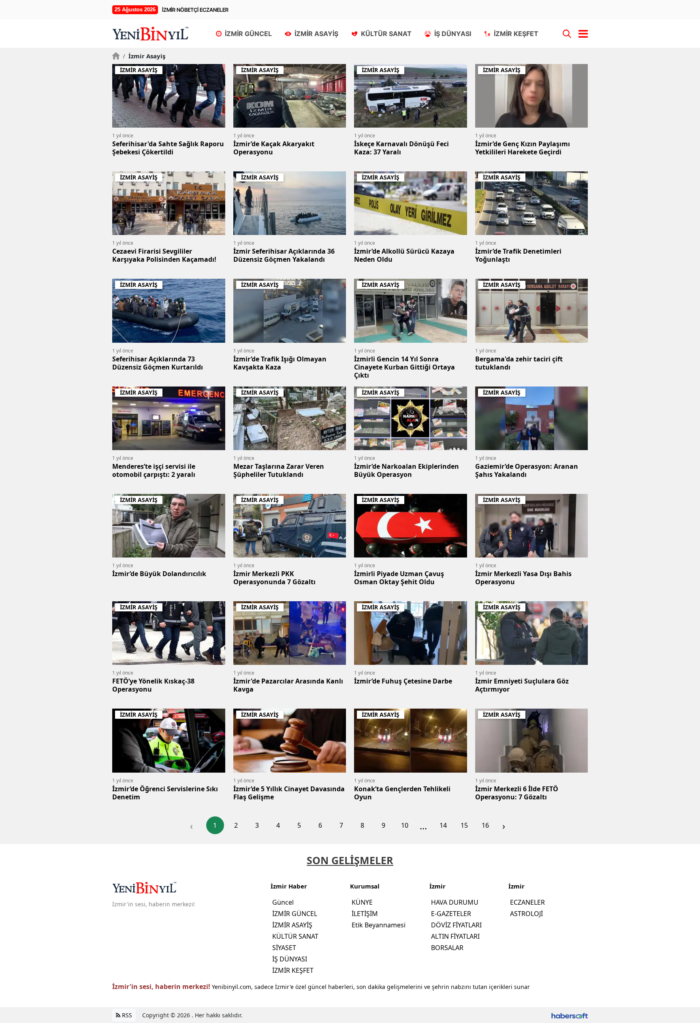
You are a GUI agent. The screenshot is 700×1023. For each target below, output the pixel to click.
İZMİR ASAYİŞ (292, 924)
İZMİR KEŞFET (293, 970)
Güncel (283, 902)
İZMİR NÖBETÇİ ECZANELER (195, 9)
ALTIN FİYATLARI (455, 936)
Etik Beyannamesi (378, 924)
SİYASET (284, 947)
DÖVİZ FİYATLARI (456, 924)
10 (404, 825)
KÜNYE (362, 902)
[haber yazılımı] (569, 1015)
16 (485, 825)
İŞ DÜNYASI (289, 959)
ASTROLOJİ (526, 913)
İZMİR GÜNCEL (294, 913)
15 (464, 825)
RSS (126, 1015)
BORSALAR (447, 947)
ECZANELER (527, 902)
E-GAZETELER (451, 913)
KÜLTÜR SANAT (295, 936)
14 (443, 825)
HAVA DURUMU (454, 902)
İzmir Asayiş (144, 56)
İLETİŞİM (365, 913)
